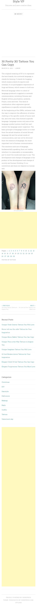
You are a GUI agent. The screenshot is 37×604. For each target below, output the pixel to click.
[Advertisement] (18, 35)
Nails (4, 405)
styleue (18, 602)
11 (28, 251)
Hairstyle (5, 391)
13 (33, 251)
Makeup (5, 401)
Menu (20, 14)
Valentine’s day (7, 419)
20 (18, 253)
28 (8, 256)
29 (11, 256)
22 (23, 253)
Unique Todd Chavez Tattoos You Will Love (18, 325)
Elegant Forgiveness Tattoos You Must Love (18, 367)
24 (29, 253)
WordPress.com (27, 600)
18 (13, 253)
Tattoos (13, 260)
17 (10, 253)
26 (2, 256)
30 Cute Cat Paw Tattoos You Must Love (27, 307)
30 (14, 256)
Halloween (6, 396)
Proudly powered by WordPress (18, 597)
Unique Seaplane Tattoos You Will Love (16, 349)
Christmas (5, 382)
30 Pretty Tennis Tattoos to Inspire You (9, 307)
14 (2, 253)
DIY (3, 387)
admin (17, 68)
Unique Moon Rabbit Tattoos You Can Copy (18, 337)
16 (7, 253)
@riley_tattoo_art (20, 210)
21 (21, 253)
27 (5, 256)
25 (32, 253)
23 (26, 253)
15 (5, 253)
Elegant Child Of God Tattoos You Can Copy (18, 362)
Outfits (4, 410)
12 (31, 251)
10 (26, 251)
